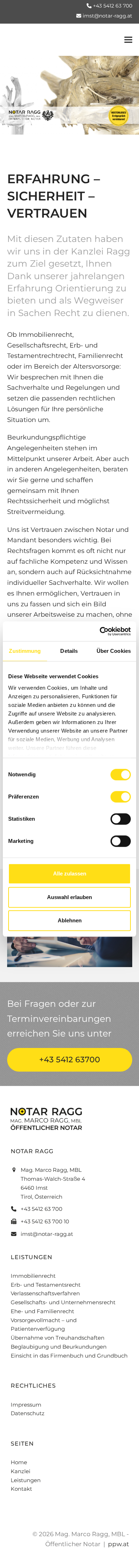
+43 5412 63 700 (112, 6)
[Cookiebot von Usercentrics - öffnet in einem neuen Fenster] (100, 631)
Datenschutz (28, 1413)
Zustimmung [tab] (25, 651)
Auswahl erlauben (69, 897)
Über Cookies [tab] (114, 651)
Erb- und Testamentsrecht (46, 1284)
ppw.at (118, 1544)
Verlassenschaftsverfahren (45, 1293)
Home (19, 1462)
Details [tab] (69, 651)
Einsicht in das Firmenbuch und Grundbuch (69, 1355)
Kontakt (21, 1488)
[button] (128, 40)
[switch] (120, 796)
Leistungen (26, 1480)
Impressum (26, 1404)
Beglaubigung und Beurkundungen (59, 1346)
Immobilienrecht (33, 1275)
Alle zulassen (69, 873)
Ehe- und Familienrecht (42, 1311)
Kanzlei (20, 1471)
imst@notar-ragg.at (107, 16)
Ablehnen (70, 920)
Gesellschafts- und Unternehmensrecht (63, 1302)
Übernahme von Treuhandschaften (57, 1337)
